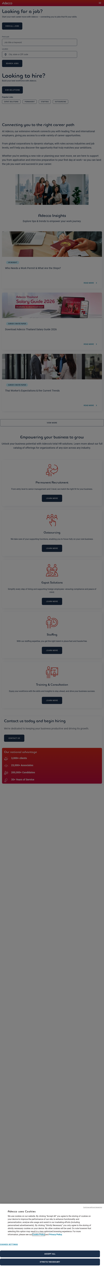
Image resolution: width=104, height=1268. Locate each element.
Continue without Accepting (92, 1207)
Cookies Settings (9, 1244)
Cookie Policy (38, 1234)
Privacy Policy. (55, 1234)
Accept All (50, 1254)
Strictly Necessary (50, 1262)
